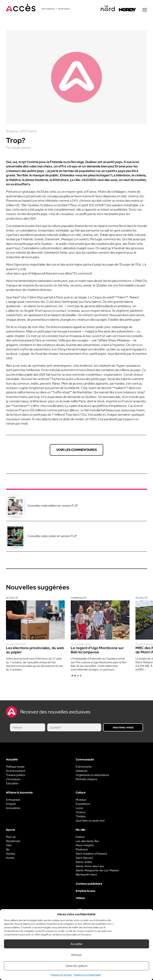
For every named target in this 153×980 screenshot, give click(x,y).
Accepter (76, 944)
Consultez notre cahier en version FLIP (52, 536)
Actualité (12, 597)
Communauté (79, 597)
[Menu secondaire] (144, 9)
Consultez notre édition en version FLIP (52, 506)
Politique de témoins (61, 974)
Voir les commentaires (76, 450)
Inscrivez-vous (123, 727)
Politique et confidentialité (87, 974)
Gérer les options (76, 966)
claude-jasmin (21, 148)
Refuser (76, 955)
